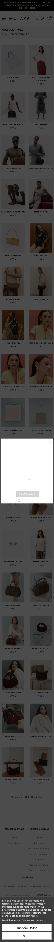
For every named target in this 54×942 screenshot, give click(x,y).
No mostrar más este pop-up (29, 501)
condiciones (27, 486)
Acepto (27, 936)
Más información (11, 920)
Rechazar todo (27, 927)
